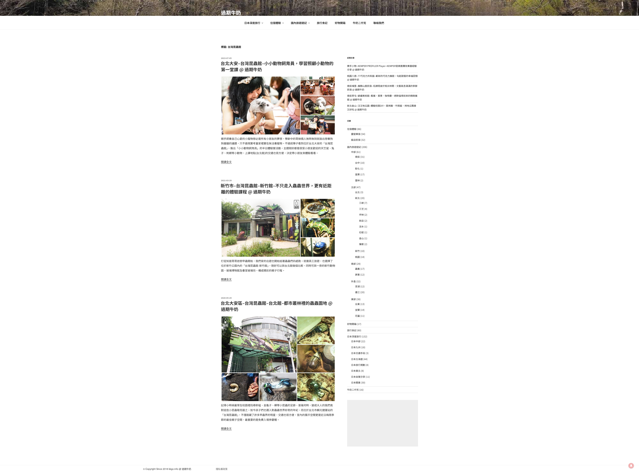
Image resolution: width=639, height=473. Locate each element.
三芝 (361, 208)
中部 (353, 152)
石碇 (361, 232)
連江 (357, 292)
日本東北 (355, 370)
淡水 (361, 226)
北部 (353, 187)
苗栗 (357, 174)
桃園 (357, 257)
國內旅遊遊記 (299, 23)
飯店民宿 (355, 139)
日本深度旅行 (252, 23)
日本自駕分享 (358, 376)
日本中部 (355, 341)
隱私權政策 (221, 469)
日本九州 (355, 347)
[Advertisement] (382, 423)
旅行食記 (322, 23)
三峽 (361, 202)
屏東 (357, 274)
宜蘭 (357, 309)
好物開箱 (340, 23)
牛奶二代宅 (359, 23)
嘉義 (357, 268)
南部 (353, 263)
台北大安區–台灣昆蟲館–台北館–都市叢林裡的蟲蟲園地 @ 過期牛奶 (276, 306)
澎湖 (357, 286)
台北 (357, 192)
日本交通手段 (358, 353)
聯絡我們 (378, 23)
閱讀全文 (226, 162)
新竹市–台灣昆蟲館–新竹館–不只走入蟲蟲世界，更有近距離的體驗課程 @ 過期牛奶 (276, 188)
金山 (361, 238)
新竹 (357, 251)
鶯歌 (361, 244)
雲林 (357, 180)
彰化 (357, 168)
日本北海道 (357, 359)
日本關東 (355, 382)
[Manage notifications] (631, 465)
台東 (357, 304)
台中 (357, 162)
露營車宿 (355, 134)
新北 (357, 198)
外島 (353, 281)
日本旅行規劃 (358, 365)
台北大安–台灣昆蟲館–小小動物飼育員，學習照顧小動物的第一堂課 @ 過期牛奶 (277, 66)
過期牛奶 (231, 12)
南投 (357, 156)
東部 (353, 299)
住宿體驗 (275, 23)
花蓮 (357, 315)
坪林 (361, 214)
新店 (361, 220)
